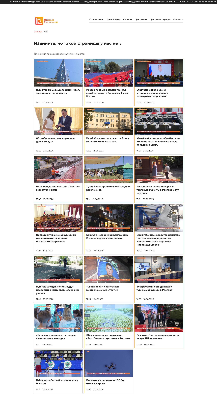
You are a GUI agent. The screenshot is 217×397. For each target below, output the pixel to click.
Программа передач (160, 19)
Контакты (178, 19)
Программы (141, 19)
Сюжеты (127, 19)
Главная (38, 32)
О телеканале (96, 19)
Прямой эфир (113, 19)
